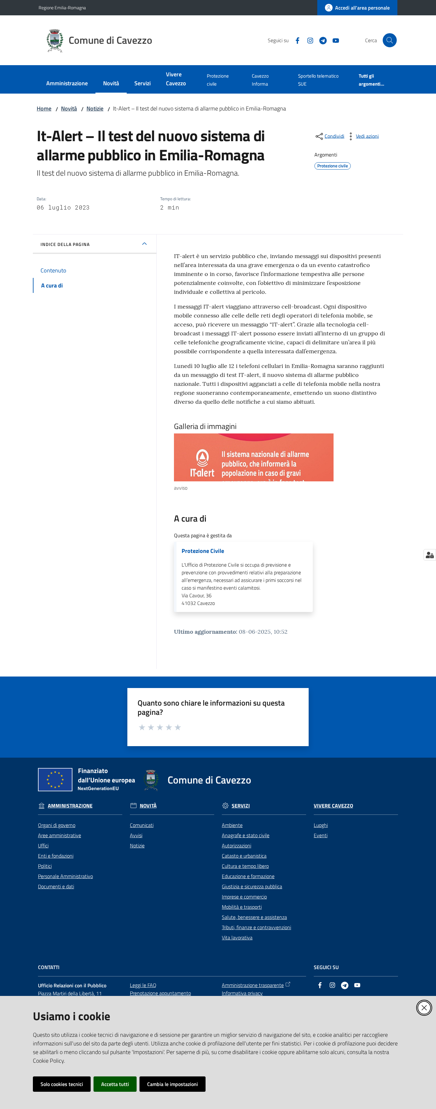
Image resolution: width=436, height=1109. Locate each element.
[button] (389, 40)
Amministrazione (70, 805)
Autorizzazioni (236, 845)
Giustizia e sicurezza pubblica (252, 886)
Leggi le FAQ (143, 985)
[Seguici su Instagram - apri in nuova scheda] (307, 40)
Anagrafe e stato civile (245, 835)
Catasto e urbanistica (244, 856)
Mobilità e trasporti (242, 907)
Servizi (241, 805)
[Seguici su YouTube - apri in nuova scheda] (333, 40)
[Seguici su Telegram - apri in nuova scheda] (320, 40)
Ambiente (232, 825)
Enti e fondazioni (55, 856)
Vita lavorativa (237, 937)
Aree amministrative (59, 835)
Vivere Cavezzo (333, 805)
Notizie (94, 108)
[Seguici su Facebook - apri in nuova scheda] (295, 40)
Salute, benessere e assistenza (254, 917)
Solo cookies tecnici (62, 1084)
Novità (69, 108)
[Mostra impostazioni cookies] (430, 555)
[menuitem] (67, 84)
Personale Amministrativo (65, 876)
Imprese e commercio (244, 896)
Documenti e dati (56, 886)
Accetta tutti (115, 1084)
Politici (45, 866)
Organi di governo (56, 825)
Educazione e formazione (248, 876)
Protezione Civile (203, 551)
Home (44, 108)
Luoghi (321, 825)
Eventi (320, 835)
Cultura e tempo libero (245, 866)
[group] (280, 462)
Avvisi (136, 835)
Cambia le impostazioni (172, 1084)
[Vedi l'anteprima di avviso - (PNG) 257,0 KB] (274, 457)
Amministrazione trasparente (253, 985)
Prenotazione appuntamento (160, 993)
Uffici (43, 845)
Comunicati (142, 825)
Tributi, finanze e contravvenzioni (256, 927)
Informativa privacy (242, 993)
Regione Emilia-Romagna (62, 7)
